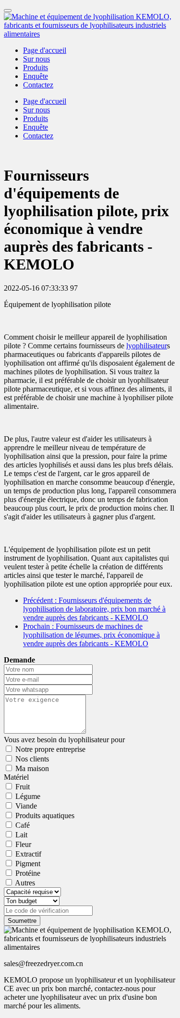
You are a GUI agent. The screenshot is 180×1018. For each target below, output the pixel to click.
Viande (26, 806)
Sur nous (36, 59)
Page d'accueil (44, 50)
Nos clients (32, 759)
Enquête (35, 76)
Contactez (38, 85)
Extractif (28, 854)
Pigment (27, 863)
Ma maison (32, 768)
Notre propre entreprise (50, 749)
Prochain (91, 635)
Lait (21, 835)
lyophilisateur (146, 346)
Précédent (94, 609)
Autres (25, 883)
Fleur (23, 844)
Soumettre (22, 920)
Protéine (27, 873)
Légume (27, 796)
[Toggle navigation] (8, 10)
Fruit (22, 787)
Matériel (16, 777)
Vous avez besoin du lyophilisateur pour (64, 740)
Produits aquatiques (44, 815)
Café (22, 825)
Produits (35, 67)
